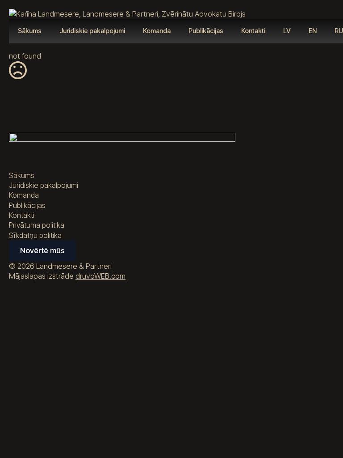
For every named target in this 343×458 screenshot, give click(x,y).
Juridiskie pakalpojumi (92, 31)
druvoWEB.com (100, 275)
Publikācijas (205, 31)
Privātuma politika (36, 225)
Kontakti (253, 31)
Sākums (30, 31)
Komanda (157, 31)
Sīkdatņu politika (35, 235)
